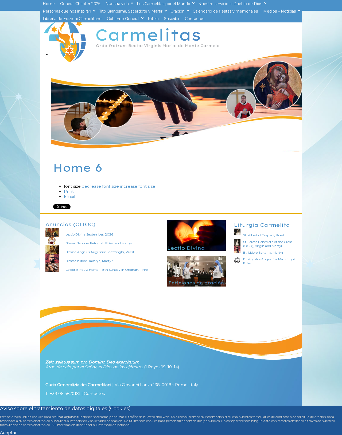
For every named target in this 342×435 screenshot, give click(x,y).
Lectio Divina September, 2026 (89, 234)
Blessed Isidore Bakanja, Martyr (89, 261)
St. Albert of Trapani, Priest (264, 235)
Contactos (94, 393)
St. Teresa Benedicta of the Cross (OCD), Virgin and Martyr (267, 244)
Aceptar (8, 432)
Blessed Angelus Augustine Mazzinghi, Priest (99, 252)
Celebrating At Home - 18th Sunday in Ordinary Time (106, 270)
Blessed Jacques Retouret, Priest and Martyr (98, 243)
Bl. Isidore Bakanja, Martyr (263, 252)
